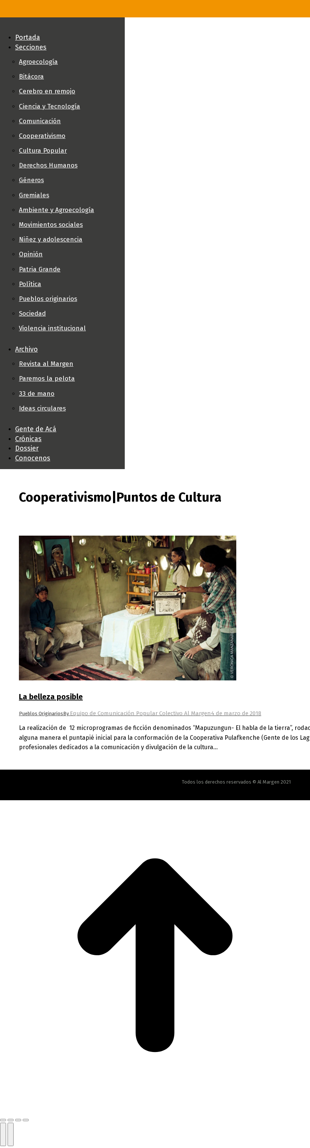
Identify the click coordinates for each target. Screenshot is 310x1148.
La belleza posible (51, 696)
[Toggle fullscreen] (18, 1120)
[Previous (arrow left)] (3, 1134)
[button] (62, 25)
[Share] (11, 1120)
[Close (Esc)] (3, 1120)
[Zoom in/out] (26, 1120)
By (137, 713)
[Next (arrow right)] (11, 1134)
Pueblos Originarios (41, 713)
